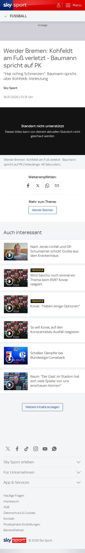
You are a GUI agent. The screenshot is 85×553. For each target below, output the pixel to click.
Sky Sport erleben (19, 462)
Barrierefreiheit (14, 530)
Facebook (17, 449)
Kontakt (9, 519)
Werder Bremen (42, 210)
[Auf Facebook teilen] (28, 185)
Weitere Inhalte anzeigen (42, 407)
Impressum (11, 501)
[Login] (58, 5)
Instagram (35, 449)
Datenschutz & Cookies (19, 513)
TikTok (26, 449)
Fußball (18, 16)
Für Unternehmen (19, 472)
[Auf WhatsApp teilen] (47, 185)
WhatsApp (54, 449)
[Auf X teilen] (38, 185)
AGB (6, 507)
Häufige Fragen (14, 495)
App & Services (16, 482)
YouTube (45, 449)
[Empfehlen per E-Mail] (57, 185)
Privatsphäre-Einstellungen (22, 524)
